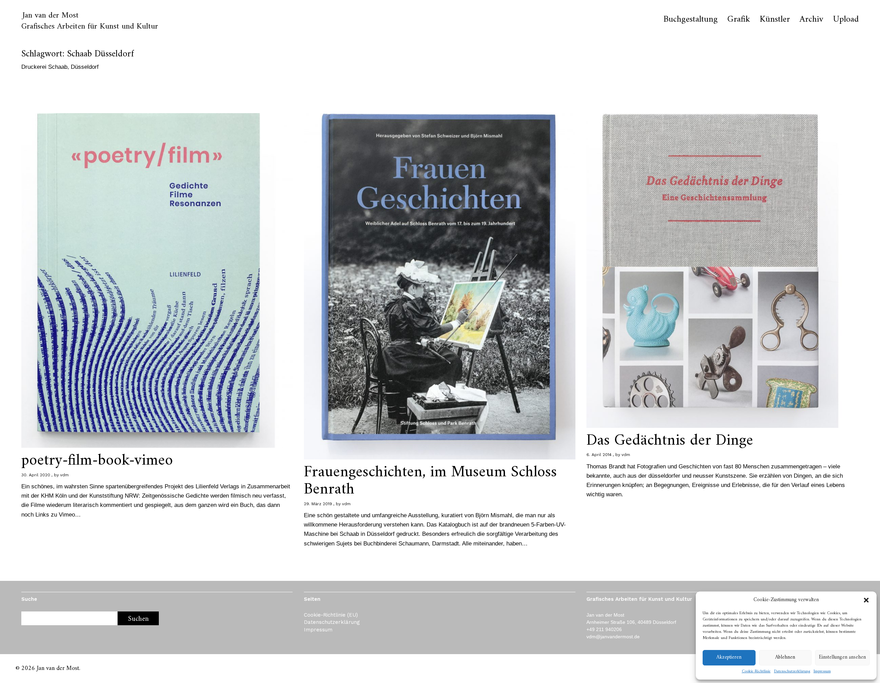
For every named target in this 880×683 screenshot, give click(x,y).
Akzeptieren (728, 657)
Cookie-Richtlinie (756, 671)
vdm (64, 475)
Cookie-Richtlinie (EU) (331, 615)
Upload (846, 19)
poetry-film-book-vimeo (97, 461)
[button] (866, 600)
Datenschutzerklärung (792, 671)
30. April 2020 (35, 475)
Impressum (822, 671)
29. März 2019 (318, 503)
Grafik (738, 19)
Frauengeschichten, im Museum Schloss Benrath (430, 481)
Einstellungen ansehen (842, 657)
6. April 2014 (599, 454)
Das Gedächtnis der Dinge (669, 441)
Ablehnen (785, 657)
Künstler (775, 19)
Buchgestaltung (690, 19)
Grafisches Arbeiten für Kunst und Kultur (89, 26)
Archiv (811, 19)
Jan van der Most (50, 15)
